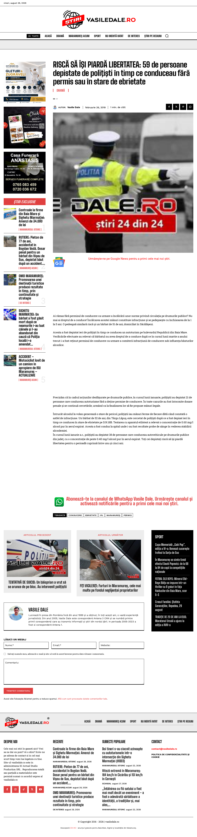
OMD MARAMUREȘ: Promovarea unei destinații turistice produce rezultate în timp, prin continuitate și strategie (31, 287)
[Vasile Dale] (55, 107)
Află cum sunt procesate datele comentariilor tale (82, 698)
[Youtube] (40, 789)
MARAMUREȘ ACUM (28, 268)
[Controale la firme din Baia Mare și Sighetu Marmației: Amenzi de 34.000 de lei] (10, 213)
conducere (75, 515)
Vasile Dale (73, 107)
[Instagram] (15, 789)
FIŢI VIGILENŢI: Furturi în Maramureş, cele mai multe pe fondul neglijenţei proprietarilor (110, 588)
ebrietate (91, 515)
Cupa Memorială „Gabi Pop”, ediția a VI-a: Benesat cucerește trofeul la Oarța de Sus (172, 548)
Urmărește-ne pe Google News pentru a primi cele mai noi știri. (129, 258)
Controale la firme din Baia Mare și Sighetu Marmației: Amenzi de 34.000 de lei (32, 217)
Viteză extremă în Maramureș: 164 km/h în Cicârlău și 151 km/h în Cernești (122, 775)
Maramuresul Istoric (30, 229)
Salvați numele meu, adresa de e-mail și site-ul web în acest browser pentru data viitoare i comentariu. (56, 654)
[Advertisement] (123, 291)
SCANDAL (106, 783)
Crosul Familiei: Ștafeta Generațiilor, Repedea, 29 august (168, 606)
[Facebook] (169, 107)
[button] (167, 36)
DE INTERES (24, 303)
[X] (176, 107)
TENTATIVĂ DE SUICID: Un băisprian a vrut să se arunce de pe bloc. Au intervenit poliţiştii (37, 584)
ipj (101, 515)
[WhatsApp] (190, 107)
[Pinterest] (183, 107)
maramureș (113, 515)
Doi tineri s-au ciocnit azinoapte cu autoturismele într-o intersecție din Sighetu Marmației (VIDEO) (122, 755)
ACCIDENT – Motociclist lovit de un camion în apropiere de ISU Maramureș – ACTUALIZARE (32, 366)
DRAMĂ (61, 90)
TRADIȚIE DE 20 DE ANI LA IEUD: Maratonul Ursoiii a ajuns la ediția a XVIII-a (171, 621)
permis (128, 515)
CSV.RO (73, 828)
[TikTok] (23, 789)
